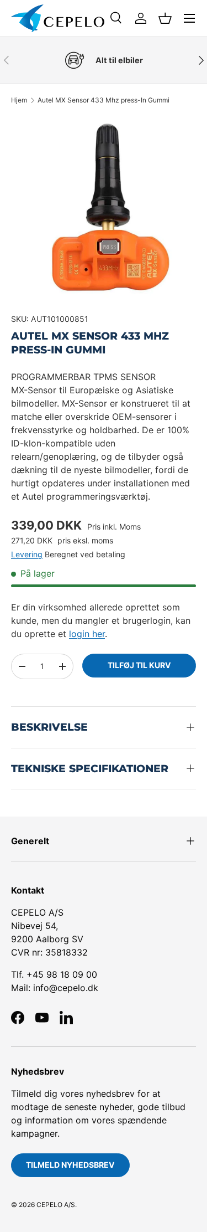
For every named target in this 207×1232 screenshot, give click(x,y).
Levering (27, 554)
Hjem (19, 100)
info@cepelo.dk (65, 987)
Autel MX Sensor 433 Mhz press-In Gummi (103, 100)
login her (87, 633)
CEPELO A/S (55, 1204)
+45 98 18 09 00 (61, 974)
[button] (165, 18)
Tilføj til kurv (139, 665)
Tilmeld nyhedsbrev (70, 1164)
